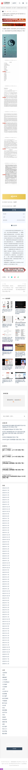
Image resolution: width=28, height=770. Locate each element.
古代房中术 (5, 691)
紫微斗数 (4, 721)
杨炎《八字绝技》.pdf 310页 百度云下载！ (13, 450)
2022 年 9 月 (5, 598)
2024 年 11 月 (6, 537)
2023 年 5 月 (5, 579)
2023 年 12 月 (6, 563)
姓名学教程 (5, 698)
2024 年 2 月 (5, 558)
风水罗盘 (4, 731)
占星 (3, 689)
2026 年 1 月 (5, 504)
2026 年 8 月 (5, 488)
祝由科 (4, 717)
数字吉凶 (4, 703)
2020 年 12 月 (6, 647)
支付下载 (14, 209)
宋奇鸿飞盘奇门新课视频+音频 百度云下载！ (14, 439)
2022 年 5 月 (5, 607)
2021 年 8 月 (5, 628)
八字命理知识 (5, 682)
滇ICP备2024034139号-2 (15, 763)
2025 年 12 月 (6, 506)
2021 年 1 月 (5, 645)
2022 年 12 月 (6, 591)
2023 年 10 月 (6, 567)
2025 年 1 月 (5, 532)
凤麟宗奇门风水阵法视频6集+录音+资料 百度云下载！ (7, 326)
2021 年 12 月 (6, 619)
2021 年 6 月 (5, 633)
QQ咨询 (14, 225)
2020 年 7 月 (5, 659)
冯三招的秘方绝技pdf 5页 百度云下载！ (12, 429)
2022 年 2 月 (5, 614)
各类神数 (4, 693)
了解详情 (14, 752)
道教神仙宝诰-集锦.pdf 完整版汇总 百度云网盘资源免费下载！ (21, 288)
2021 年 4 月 (5, 638)
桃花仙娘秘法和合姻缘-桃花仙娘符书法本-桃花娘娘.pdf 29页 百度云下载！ (13, 426)
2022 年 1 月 (5, 616)
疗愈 (3, 714)
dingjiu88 (4, 448)
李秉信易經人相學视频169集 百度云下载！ (13, 463)
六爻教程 (4, 686)
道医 (3, 724)
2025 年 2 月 (5, 530)
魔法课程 (4, 733)
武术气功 (4, 712)
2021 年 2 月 (5, 642)
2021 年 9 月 (5, 626)
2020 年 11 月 (6, 649)
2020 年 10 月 (6, 652)
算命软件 (4, 719)
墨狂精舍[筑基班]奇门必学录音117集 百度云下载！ (20, 339)
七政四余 (4, 672)
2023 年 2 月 (5, 586)
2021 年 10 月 (6, 623)
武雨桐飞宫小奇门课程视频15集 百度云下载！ (7, 381)
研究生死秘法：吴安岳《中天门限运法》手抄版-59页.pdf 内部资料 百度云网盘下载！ (7, 288)
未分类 (4, 705)
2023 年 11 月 (6, 565)
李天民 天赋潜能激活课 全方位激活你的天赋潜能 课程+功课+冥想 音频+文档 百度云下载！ (13, 433)
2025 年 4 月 (5, 525)
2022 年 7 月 (5, 602)
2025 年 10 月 (6, 511)
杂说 (3, 707)
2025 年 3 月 (5, 527)
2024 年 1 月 (5, 560)
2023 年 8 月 (5, 572)
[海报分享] (18, 277)
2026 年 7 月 (5, 490)
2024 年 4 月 (5, 553)
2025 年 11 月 (6, 509)
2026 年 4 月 (5, 497)
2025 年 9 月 (5, 513)
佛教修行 (4, 677)
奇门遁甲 (14, 7)
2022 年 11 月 (6, 593)
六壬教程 (4, 684)
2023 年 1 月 (5, 588)
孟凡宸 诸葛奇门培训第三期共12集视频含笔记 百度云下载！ (7, 368)
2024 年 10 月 (6, 539)
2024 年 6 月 (5, 549)
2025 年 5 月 (5, 523)
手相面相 (4, 700)
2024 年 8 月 (5, 544)
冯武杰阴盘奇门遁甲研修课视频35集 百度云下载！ (20, 381)
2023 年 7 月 (5, 574)
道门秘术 (4, 726)
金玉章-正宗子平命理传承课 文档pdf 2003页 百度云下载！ (14, 477)
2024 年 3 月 (5, 556)
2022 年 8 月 (5, 600)
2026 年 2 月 (5, 502)
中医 (3, 675)
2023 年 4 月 (5, 581)
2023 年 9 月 (5, 570)
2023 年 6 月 (5, 577)
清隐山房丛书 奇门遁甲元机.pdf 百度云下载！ (7, 311)
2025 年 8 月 (5, 516)
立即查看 (14, 748)
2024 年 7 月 (5, 546)
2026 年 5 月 (5, 495)
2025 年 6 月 (5, 520)
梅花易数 (4, 710)
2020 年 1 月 (5, 663)
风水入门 (4, 728)
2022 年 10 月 (6, 595)
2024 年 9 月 (5, 542)
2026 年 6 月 (5, 492)
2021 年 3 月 (5, 640)
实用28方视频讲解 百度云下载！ (10, 437)
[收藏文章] (8, 277)
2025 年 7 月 (5, 518)
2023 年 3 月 (5, 584)
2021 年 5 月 (5, 635)
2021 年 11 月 (6, 621)
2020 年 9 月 (5, 654)
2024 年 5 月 (5, 551)
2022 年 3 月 (5, 612)
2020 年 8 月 (5, 656)
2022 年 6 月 (5, 605)
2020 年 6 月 (5, 661)
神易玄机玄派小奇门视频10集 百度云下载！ (7, 353)
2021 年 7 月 (5, 631)
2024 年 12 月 (6, 535)
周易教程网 (8, 7)
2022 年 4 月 (5, 609)
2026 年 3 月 (5, 499)
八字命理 (4, 679)
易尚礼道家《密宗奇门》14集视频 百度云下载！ (20, 326)
